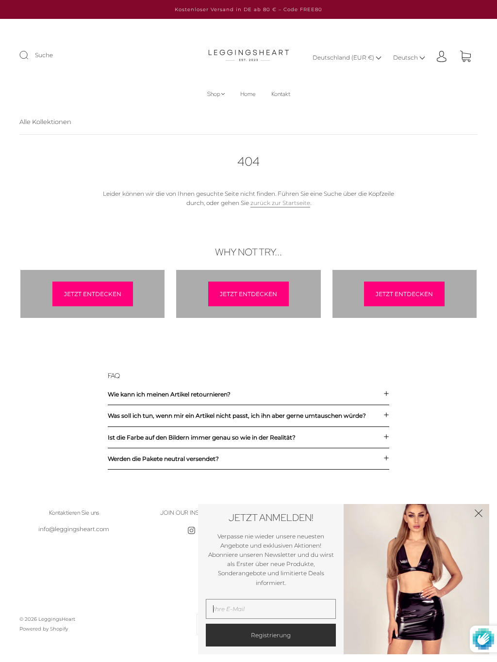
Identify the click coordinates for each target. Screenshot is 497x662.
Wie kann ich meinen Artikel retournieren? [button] (169, 394)
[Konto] (441, 57)
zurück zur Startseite (280, 202)
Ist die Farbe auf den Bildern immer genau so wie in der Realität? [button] (202, 437)
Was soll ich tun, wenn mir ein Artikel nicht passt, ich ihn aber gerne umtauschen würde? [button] (237, 415)
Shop (213, 94)
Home (248, 94)
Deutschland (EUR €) (344, 57)
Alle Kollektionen (45, 122)
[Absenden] (30, 55)
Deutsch (406, 57)
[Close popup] (478, 514)
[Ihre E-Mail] (271, 609)
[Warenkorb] (465, 57)
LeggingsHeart (56, 619)
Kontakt (280, 94)
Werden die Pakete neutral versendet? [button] (163, 458)
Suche (44, 55)
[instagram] (191, 530)
